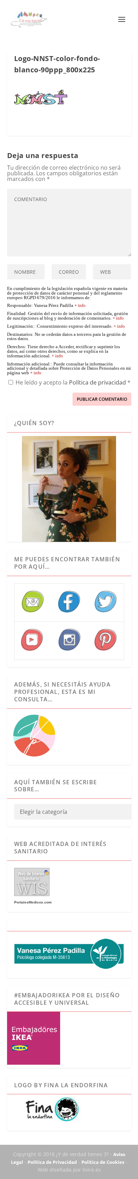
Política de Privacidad (52, 1162)
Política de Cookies (102, 1162)
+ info (80, 305)
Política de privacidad (98, 382)
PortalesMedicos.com (33, 902)
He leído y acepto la (73, 382)
